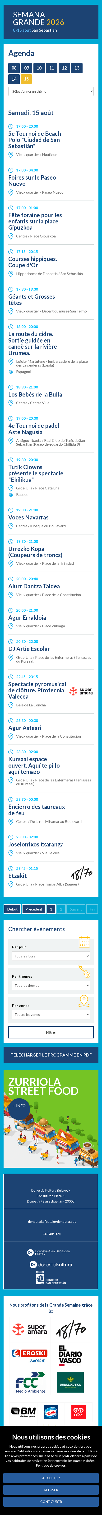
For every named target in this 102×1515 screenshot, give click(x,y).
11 (51, 67)
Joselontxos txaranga (36, 844)
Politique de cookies (51, 1465)
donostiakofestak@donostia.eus (52, 1221)
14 (14, 79)
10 (39, 67)
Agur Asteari (24, 727)
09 (26, 67)
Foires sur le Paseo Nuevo (32, 180)
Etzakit (17, 875)
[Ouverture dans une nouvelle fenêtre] (50, 1264)
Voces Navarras (28, 517)
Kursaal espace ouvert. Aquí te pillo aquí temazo (34, 765)
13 (76, 67)
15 (26, 78)
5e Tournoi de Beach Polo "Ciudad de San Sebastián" (34, 140)
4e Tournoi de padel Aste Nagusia (33, 428)
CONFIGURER (51, 1502)
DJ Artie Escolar (29, 648)
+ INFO (19, 1105)
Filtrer (51, 1032)
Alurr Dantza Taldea (34, 586)
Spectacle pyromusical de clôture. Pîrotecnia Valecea (37, 690)
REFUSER (51, 1490)
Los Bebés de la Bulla (35, 394)
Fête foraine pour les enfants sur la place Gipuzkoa (35, 221)
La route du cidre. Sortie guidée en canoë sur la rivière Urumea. (32, 343)
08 (14, 67)
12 (64, 67)
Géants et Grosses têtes (31, 299)
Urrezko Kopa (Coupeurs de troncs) (35, 551)
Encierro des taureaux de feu (36, 809)
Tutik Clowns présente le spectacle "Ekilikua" (35, 473)
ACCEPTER (51, 1478)
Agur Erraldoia (27, 617)
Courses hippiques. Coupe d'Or (32, 261)
